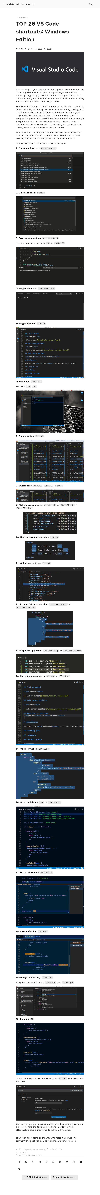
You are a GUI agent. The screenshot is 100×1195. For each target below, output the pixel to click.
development (26, 1149)
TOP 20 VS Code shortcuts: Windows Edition (42, 31)
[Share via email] (39, 1161)
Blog (91, 4)
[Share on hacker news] (80, 1161)
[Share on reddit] (60, 1161)
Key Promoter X (37, 115)
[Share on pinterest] (46, 1161)
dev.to (72, 1141)
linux (49, 48)
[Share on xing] (67, 1161)
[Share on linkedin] (53, 1161)
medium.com (59, 1141)
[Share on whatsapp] (73, 1161)
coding (59, 1149)
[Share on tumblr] (32, 1161)
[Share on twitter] (26, 1161)
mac (40, 48)
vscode (51, 1149)
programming (39, 1149)
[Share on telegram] (19, 1168)
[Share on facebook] (19, 1161)
